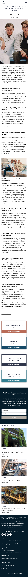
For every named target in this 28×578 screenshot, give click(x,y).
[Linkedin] (8, 534)
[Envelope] (10, 534)
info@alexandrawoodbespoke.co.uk (9, 558)
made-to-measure (8, 294)
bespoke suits (19, 294)
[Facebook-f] (2, 534)
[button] (26, 2)
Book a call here (6, 314)
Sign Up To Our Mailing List (7, 565)
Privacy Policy (4, 568)
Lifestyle (3, 448)
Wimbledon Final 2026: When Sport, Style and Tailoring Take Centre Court (12, 452)
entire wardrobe (13, 296)
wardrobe (22, 72)
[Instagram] (5, 534)
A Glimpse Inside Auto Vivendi (10, 480)
